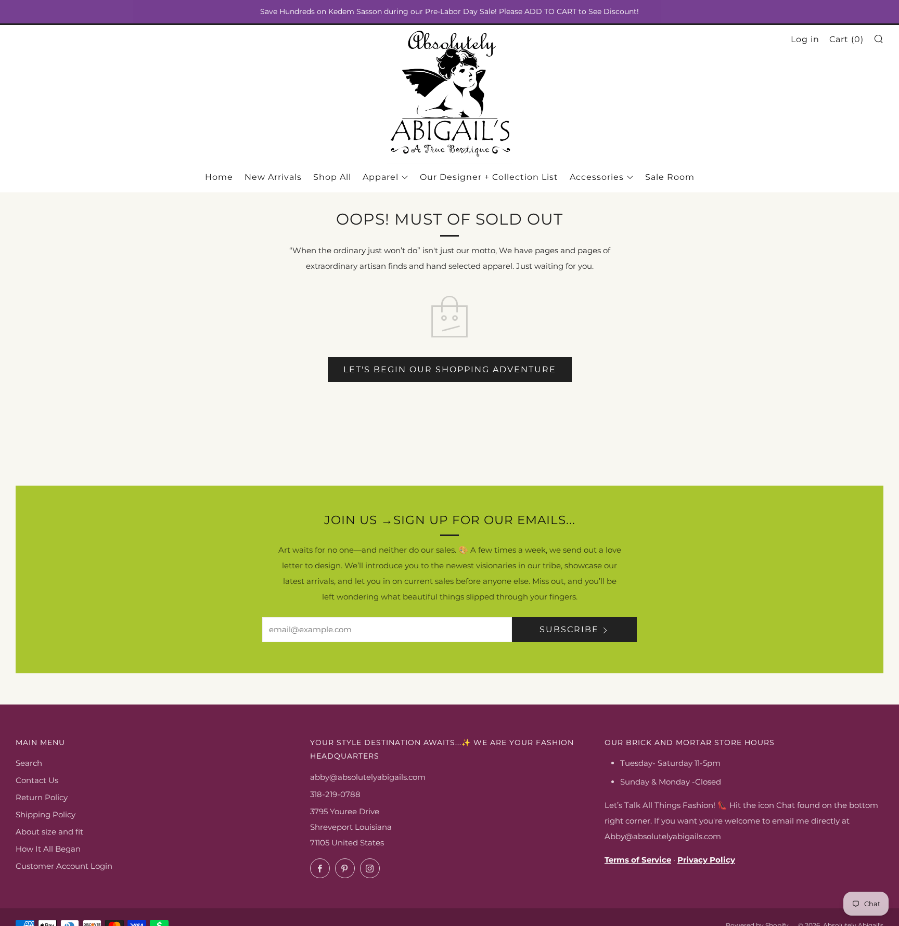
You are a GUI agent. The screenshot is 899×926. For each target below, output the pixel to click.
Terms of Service (638, 860)
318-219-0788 (335, 794)
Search (29, 763)
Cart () (846, 39)
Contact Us (37, 780)
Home (219, 177)
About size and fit (49, 832)
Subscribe (569, 629)
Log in (805, 39)
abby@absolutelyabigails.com (368, 777)
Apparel (381, 177)
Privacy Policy (706, 860)
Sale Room (670, 177)
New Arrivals (273, 177)
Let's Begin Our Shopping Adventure (449, 369)
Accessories (597, 177)
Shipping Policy (45, 814)
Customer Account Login (64, 866)
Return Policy (42, 797)
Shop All (332, 177)
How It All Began (48, 849)
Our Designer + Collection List (489, 177)
